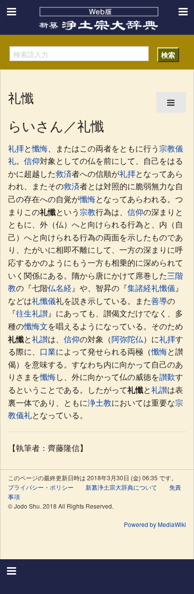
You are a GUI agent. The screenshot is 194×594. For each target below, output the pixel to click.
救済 (64, 173)
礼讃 (40, 339)
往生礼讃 (32, 313)
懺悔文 (36, 326)
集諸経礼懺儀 (151, 288)
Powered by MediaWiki (155, 524)
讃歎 (167, 376)
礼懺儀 (44, 300)
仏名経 (60, 288)
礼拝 (16, 148)
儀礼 (24, 415)
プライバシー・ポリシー (41, 487)
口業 (48, 351)
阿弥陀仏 (127, 339)
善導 (159, 300)
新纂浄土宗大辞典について (121, 487)
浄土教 (99, 402)
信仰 (32, 160)
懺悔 (40, 148)
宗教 (167, 148)
